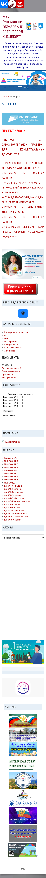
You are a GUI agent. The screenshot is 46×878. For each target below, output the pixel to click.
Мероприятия (10, 341)
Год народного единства (16, 332)
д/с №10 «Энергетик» (14, 510)
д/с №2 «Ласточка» (13, 488)
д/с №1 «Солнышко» (13, 485)
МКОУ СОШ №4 (11, 467)
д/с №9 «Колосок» (12, 507)
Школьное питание (13, 347)
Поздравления (11, 344)
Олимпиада (9, 350)
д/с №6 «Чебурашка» (14, 498)
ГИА (6, 338)
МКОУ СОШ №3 (11, 464)
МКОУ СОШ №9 (11, 479)
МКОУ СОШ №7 (11, 473)
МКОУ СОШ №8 (11, 476)
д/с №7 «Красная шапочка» (17, 501)
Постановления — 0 (11, 368)
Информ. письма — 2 (11, 377)
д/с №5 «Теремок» (12, 495)
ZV (5, 335)
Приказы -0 (7, 374)
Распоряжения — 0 (11, 371)
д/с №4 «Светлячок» (13, 491)
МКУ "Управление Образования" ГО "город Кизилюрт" (13, 27)
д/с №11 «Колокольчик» (15, 513)
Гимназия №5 (10, 470)
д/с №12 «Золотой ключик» (17, 516)
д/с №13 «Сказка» (12, 519)
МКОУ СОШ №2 (11, 461)
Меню (25, 87)
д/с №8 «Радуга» (12, 504)
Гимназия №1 (10, 458)
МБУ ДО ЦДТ (10, 482)
